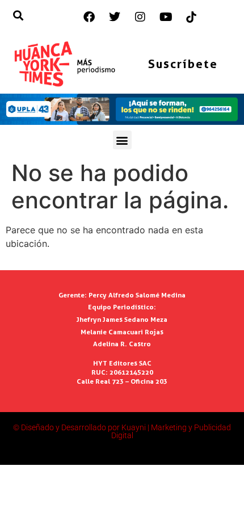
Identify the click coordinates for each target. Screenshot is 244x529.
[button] (122, 140)
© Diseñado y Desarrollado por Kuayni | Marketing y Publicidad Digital (122, 431)
